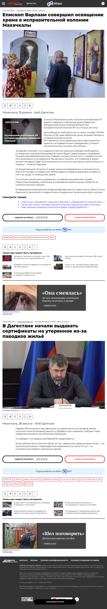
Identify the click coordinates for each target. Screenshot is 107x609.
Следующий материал (55, 602)
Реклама (34, 560)
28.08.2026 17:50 (8, 322)
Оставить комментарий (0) (85, 217)
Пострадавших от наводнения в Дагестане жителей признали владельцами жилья (82, 512)
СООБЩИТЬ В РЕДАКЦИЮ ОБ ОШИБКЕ (85, 560)
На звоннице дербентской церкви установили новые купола (27, 274)
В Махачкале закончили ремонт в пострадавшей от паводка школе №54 (80, 504)
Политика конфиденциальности (54, 560)
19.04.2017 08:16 (8, 11)
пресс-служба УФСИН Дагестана (16, 99)
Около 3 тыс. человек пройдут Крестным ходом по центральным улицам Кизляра (81, 266)
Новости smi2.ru (11, 312)
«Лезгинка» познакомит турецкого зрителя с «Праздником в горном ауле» (62, 202)
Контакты (23, 560)
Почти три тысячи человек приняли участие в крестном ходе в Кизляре (60, 204)
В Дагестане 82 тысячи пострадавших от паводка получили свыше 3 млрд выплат (30, 512)
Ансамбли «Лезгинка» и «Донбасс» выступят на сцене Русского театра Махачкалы (32, 257)
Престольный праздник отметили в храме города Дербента (54, 207)
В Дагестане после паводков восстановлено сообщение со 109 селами (32, 504)
